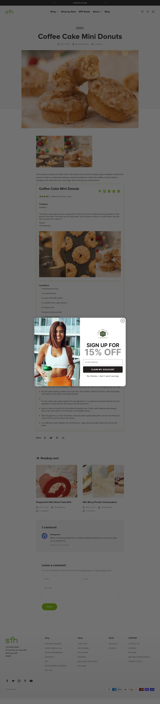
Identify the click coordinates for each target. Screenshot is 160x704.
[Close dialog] (123, 321)
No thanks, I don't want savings (103, 375)
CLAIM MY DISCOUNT (102, 369)
